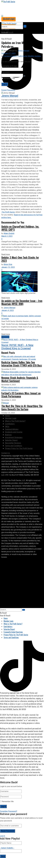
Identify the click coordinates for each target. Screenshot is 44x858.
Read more (5, 254)
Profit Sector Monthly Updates (29, 56)
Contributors (10, 423)
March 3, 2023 (7, 236)
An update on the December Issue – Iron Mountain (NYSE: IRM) (21, 302)
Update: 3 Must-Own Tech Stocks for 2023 (20, 259)
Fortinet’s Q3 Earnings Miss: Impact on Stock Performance (21, 394)
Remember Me (9, 78)
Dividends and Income (13, 432)
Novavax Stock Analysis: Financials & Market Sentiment (19, 379)
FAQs (7, 426)
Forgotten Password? (8, 811)
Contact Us (5, 453)
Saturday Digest (11, 440)
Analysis (8, 434)
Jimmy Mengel (23, 50)
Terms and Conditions (13, 445)
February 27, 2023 (8, 53)
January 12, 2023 (8, 267)
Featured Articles (11, 429)
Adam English (9, 233)
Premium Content (10, 56)
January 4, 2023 (7, 310)
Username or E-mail (9, 66)
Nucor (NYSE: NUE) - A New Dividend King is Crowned (17, 346)
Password (5, 72)
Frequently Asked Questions (13, 632)
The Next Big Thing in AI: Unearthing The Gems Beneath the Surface (21, 407)
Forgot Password (8, 90)
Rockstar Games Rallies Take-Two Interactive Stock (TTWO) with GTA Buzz (21, 363)
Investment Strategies (13, 437)
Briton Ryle (8, 264)
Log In (2, 835)
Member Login (10, 418)
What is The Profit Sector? (15, 421)
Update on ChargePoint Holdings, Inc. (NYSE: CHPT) (20, 228)
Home (7, 415)
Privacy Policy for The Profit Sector (19, 448)
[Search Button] (24, 27)
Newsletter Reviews (13, 443)
